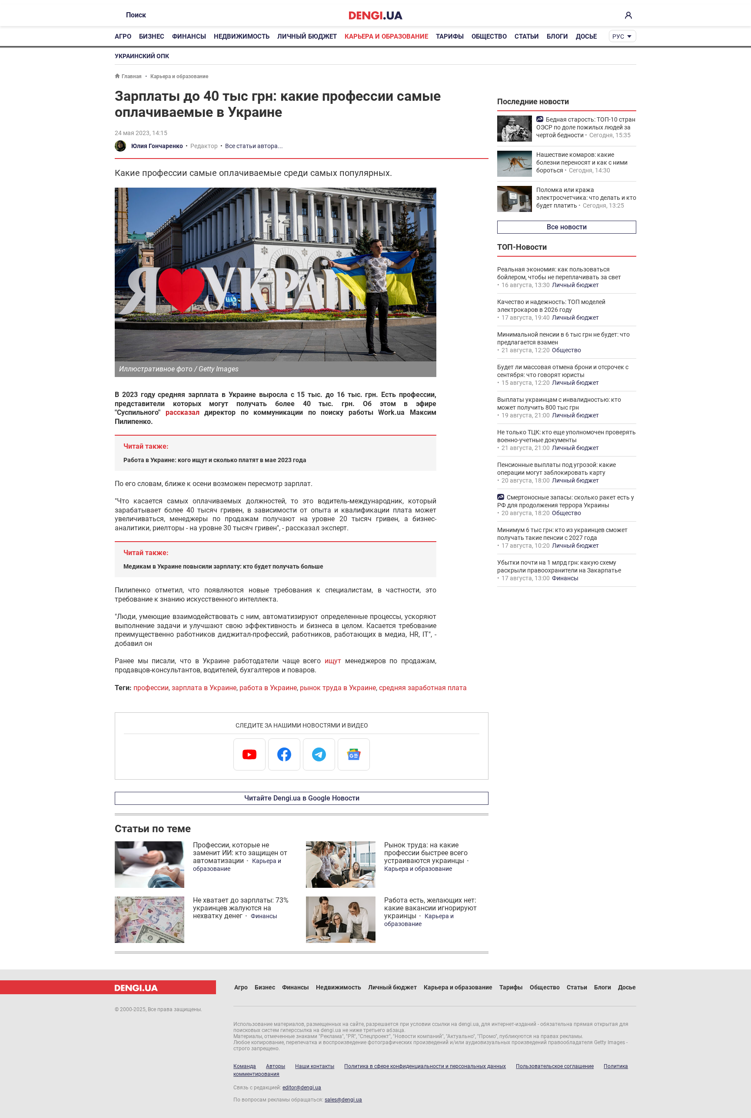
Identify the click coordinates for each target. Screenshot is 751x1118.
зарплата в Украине (204, 688)
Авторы (275, 1066)
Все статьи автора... (254, 145)
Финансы (189, 36)
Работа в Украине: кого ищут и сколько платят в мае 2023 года (214, 459)
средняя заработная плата (423, 688)
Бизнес (151, 36)
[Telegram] (319, 754)
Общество (489, 36)
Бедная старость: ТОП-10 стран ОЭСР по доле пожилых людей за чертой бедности (585, 127)
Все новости (567, 227)
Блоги (557, 36)
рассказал (182, 412)
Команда (244, 1066)
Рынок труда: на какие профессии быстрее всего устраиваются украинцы (426, 853)
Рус (618, 36)
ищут (333, 661)
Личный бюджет (307, 36)
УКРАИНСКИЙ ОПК (142, 56)
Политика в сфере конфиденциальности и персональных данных (425, 1066)
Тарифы (450, 36)
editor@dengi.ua (301, 1088)
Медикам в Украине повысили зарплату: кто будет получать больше (223, 566)
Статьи (527, 36)
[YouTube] (249, 754)
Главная (132, 76)
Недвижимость (241, 36)
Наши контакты (314, 1066)
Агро (123, 36)
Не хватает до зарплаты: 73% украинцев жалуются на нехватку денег (241, 908)
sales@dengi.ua (343, 1100)
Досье (586, 36)
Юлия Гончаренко (157, 145)
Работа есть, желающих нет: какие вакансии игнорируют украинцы (430, 908)
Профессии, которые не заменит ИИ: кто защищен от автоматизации (240, 853)
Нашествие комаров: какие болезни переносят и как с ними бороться (582, 162)
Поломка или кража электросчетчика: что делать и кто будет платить (586, 197)
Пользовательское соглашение (555, 1066)
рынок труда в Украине (338, 688)
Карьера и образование (386, 36)
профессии (151, 688)
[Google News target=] (354, 754)
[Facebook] (284, 754)
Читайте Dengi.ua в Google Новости (301, 798)
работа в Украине (268, 688)
